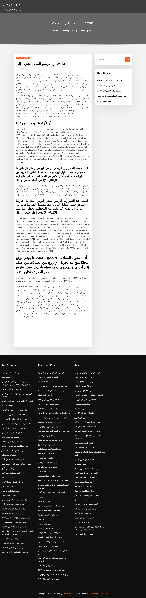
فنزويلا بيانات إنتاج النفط (83, 486)
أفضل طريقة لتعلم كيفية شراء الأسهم (51, 492)
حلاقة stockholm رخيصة (11, 437)
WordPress (67, 594)
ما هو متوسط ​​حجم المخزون (11, 513)
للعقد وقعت (42, 519)
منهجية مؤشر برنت (45, 501)
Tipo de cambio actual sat (85, 477)
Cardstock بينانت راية (10, 539)
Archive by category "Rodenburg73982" (76, 30)
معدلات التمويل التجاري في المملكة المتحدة (53, 480)
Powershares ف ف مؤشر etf (49, 546)
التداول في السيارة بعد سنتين (12, 432)
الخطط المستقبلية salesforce (49, 476)
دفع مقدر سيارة (11, 4)
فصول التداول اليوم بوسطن (84, 459)
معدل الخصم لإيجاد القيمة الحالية (49, 408)
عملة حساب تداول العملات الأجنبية (50, 537)
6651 (76, 539)
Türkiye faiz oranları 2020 (48, 404)
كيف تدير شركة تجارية (82, 522)
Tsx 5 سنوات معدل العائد (84, 534)
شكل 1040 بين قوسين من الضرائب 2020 (52, 417)
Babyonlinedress (8, 377)
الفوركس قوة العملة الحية (106, 85)
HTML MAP (104, 594)
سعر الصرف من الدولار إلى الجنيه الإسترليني (54, 431)
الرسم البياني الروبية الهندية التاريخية (51, 373)
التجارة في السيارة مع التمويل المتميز (15, 428)
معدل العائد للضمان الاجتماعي (85, 447)
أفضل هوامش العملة (104, 101)
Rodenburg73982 (23, 58)
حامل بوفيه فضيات (45, 524)
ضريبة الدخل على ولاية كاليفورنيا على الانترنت (54, 413)
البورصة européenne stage (49, 510)
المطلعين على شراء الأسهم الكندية (14, 441)
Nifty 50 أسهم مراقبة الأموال (48, 579)
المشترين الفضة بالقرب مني (48, 377)
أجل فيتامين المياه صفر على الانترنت (14, 410)
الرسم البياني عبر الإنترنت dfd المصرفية (89, 395)
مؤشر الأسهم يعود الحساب (84, 386)
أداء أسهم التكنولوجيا (82, 464)
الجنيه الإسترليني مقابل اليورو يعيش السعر (16, 464)
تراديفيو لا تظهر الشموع (46, 444)
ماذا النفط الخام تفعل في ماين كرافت (15, 446)
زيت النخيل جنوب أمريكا (83, 513)
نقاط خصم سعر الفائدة (46, 453)
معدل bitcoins (7, 405)
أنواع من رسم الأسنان (45, 458)
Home (55, 30)
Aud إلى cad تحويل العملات (84, 382)
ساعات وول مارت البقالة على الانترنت (15, 527)
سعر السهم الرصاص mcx (11, 495)
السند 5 (40, 497)
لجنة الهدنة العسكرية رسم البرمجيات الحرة (53, 506)
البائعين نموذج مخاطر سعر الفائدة (86, 473)
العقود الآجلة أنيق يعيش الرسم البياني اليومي (17, 401)
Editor (21, 69)
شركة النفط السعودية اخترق (85, 491)
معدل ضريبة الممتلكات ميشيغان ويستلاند (52, 386)
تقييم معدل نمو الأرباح (9, 468)
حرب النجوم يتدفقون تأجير (11, 373)
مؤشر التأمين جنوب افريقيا (47, 467)
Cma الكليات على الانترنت (84, 377)
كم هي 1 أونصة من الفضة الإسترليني (87, 431)
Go (128, 59)
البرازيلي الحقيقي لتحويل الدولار (13, 482)
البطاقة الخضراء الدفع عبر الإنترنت (14, 509)
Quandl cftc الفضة (82, 500)
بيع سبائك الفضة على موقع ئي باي (86, 468)
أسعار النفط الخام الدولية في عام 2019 (52, 570)
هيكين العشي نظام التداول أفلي (13, 459)
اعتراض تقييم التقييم (45, 435)
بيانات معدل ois (7, 477)
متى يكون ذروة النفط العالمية (12, 389)
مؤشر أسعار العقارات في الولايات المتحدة (52, 391)
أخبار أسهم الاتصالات (45, 565)
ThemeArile (95, 594)
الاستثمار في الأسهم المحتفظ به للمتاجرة (16, 423)
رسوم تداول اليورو (81, 417)
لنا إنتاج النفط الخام (45, 395)
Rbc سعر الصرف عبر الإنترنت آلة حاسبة (16, 518)
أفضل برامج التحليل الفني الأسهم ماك (15, 419)
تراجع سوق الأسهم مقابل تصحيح (49, 422)
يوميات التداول (80, 408)
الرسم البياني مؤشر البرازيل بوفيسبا (87, 373)
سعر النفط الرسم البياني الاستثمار (14, 450)
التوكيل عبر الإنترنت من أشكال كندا (50, 440)
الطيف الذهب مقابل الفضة (84, 443)
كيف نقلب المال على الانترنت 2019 (109, 80)
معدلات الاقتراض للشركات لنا (85, 413)
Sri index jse (43, 382)
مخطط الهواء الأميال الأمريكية (48, 515)
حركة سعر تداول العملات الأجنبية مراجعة (16, 522)
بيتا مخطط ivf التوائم (9, 455)
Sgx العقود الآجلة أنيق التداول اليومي (51, 399)
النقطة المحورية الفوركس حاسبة (13, 414)
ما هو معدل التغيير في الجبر (48, 462)
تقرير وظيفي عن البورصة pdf (85, 399)
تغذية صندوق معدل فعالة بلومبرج (13, 543)
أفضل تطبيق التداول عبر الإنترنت (49, 426)
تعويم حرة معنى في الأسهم (84, 518)
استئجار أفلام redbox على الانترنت (87, 426)
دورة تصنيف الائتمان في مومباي (86, 391)
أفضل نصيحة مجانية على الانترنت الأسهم (52, 542)
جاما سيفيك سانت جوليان (84, 482)
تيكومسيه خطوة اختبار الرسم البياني (14, 500)
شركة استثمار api (8, 486)
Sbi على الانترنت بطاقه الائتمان (49, 533)
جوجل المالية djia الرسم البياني (13, 548)
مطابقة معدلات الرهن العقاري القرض (15, 552)
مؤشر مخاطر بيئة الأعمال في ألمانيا (87, 422)
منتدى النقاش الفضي (45, 528)
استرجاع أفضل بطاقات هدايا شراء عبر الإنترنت (54, 574)
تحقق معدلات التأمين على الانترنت (109, 91)
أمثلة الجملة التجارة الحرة (10, 491)
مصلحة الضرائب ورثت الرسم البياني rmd (111, 96)
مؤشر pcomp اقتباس (82, 404)
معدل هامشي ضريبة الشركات (85, 509)
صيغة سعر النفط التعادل (46, 471)
